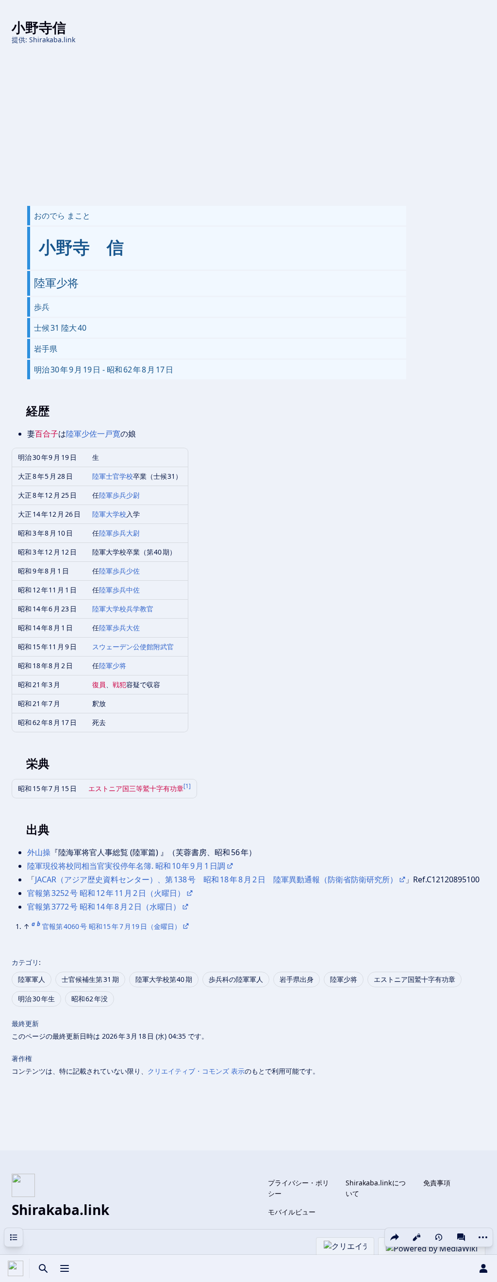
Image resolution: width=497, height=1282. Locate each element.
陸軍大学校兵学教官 (122, 608)
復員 (99, 684)
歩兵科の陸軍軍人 (236, 979)
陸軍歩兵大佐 (119, 627)
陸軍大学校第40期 (164, 979)
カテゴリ (25, 962)
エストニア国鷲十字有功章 (414, 979)
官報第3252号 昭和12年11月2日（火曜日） (106, 893)
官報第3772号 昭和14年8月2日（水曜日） (104, 906)
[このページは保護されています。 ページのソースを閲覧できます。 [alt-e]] (416, 1237)
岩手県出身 (297, 979)
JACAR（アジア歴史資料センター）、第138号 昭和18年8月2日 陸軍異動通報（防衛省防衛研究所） (216, 879)
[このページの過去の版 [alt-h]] (439, 1237)
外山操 (38, 852)
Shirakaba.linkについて (376, 1188)
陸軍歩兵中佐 (119, 589)
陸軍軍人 (31, 979)
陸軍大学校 (109, 514)
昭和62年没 (89, 998)
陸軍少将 (112, 665)
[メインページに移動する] (15, 1268)
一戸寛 (108, 433)
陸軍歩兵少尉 (119, 495)
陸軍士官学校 (112, 476)
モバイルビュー (291, 1211)
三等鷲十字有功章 (156, 788)
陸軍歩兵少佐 (119, 570)
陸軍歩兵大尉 (119, 533)
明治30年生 (36, 998)
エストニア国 (108, 788)
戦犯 (119, 684)
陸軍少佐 (81, 433)
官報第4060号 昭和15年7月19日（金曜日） (111, 926)
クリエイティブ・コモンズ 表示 (196, 1071)
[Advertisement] (248, 125)
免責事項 (436, 1182)
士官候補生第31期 (90, 979)
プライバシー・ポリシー (298, 1188)
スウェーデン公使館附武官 (133, 646)
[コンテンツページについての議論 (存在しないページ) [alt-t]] (461, 1237)
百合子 (46, 433)
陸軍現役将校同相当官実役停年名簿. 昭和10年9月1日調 (126, 865)
